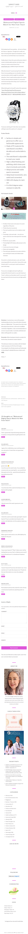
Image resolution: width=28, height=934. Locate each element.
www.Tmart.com (5, 66)
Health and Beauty (10, 815)
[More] (12, 38)
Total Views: (7, 913)
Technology (8, 832)
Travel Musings (9, 834)
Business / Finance (10, 802)
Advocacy (8, 795)
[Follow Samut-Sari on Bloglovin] (14, 876)
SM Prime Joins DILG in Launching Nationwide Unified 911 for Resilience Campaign (14, 776)
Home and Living (9, 817)
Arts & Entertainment (10, 797)
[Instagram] (6, 38)
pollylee (3, 483)
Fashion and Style (8, 19)
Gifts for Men (13, 383)
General (7, 812)
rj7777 (3, 563)
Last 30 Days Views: (8, 911)
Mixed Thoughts (9, 821)
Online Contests (9, 825)
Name (3, 626)
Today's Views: (7, 907)
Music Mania (8, 823)
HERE (2, 352)
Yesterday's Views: (8, 909)
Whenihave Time (5, 530)
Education (8, 806)
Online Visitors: (7, 905)
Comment (4, 611)
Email (3, 633)
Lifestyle (7, 819)
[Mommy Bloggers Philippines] (14, 894)
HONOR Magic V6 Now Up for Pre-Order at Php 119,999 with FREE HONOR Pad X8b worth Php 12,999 (14, 771)
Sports (7, 830)
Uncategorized (9, 836)
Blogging (7, 799)
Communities (9, 804)
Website (3, 640)
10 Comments (16, 386)
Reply (3, 436)
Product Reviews (19, 19)
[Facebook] (9, 38)
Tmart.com (10, 384)
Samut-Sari (14, 4)
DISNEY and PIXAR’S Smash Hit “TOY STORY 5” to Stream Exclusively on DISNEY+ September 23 (14, 766)
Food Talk (8, 810)
